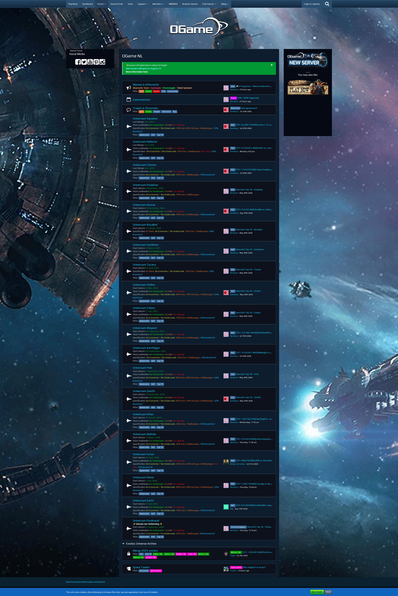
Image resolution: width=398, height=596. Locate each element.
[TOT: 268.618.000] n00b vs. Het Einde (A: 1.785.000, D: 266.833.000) (269, 460)
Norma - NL (138, 557)
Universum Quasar (144, 204)
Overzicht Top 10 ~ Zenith (248, 397)
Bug (174, 111)
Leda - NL (192, 554)
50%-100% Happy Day (248, 98)
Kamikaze (234, 111)
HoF (153, 135)
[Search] (327, 4)
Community (173, 91)
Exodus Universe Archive (141, 543)
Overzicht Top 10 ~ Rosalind (249, 229)
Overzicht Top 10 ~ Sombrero (250, 249)
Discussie (166, 111)
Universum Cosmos (144, 164)
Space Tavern (141, 567)
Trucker (233, 571)
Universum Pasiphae (145, 184)
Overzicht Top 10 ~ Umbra (248, 291)
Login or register (312, 4)
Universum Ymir (142, 367)
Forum (148, 91)
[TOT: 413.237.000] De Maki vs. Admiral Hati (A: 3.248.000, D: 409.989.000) (271, 209)
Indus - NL (158, 554)
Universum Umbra (144, 284)
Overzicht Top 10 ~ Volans (248, 312)
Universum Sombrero (146, 244)
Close (328, 592)
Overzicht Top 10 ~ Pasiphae (249, 189)
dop (231, 509)
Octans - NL (151, 557)
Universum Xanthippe (146, 347)
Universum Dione (143, 477)
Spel (141, 91)
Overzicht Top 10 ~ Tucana (248, 269)
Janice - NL (169, 554)
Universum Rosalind (145, 224)
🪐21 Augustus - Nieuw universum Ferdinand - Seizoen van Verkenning (270, 86)
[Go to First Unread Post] (226, 87)
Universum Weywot (145, 327)
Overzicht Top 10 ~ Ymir (247, 374)
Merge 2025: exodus (145, 550)
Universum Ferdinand (146, 520)
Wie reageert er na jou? (254, 567)
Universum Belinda (144, 434)
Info (163, 91)
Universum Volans (144, 307)
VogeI (232, 555)
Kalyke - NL (181, 554)
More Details (317, 592)
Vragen (157, 111)
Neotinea (234, 89)
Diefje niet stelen (237, 464)
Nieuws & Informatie (146, 84)
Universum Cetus (143, 454)
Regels (157, 91)
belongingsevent (249, 108)
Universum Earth (143, 500)
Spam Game (155, 571)
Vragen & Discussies (145, 108)
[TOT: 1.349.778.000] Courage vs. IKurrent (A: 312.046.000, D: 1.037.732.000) (272, 483)
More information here (137, 71)
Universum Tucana (144, 264)
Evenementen (141, 99)
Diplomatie (144, 135)
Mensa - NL (203, 554)
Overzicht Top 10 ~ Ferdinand (261, 527)
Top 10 (160, 135)
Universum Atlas (143, 414)
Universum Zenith (144, 391)
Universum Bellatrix (145, 141)
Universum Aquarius (145, 118)
